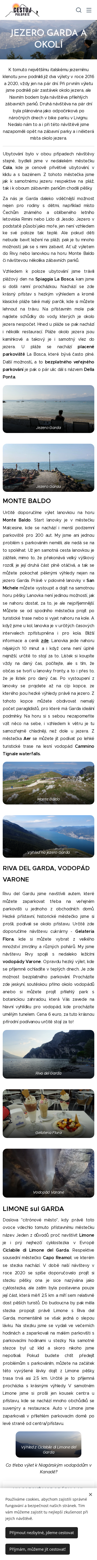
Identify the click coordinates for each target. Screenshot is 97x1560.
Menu (89, 10)
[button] (78, 10)
